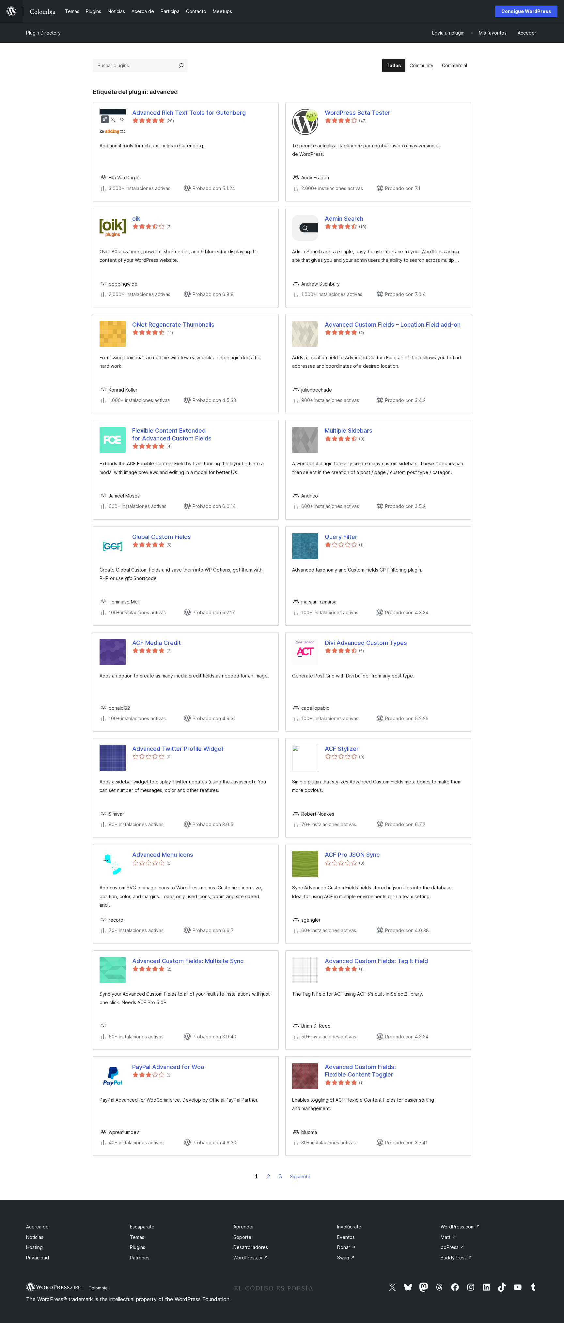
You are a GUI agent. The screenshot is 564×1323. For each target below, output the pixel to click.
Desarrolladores (250, 1247)
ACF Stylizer (342, 748)
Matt (448, 1237)
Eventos (346, 1237)
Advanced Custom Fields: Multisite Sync (187, 961)
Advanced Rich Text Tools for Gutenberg (189, 112)
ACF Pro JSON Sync (352, 854)
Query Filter (341, 536)
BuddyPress (456, 1257)
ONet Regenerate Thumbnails (173, 324)
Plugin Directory (43, 33)
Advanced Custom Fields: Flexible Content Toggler (360, 1070)
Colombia (98, 1287)
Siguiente (300, 1176)
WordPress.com (460, 1226)
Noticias (34, 1237)
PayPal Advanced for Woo (168, 1066)
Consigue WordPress (526, 11)
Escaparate (142, 1226)
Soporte (242, 1237)
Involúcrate (349, 1226)
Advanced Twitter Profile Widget (178, 748)
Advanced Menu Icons (162, 854)
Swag (346, 1257)
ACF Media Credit (156, 642)
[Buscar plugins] (181, 65)
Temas (137, 1237)
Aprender (243, 1226)
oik (136, 218)
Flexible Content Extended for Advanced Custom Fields (172, 434)
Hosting (34, 1247)
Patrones (139, 1257)
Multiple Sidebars (348, 430)
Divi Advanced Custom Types (366, 642)
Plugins (137, 1247)
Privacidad (37, 1257)
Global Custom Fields (161, 536)
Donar (346, 1247)
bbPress (452, 1247)
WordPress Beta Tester (357, 112)
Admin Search (344, 218)
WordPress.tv (250, 1257)
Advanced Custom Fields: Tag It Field (376, 961)
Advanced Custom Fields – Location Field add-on (393, 324)
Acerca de (37, 1226)
